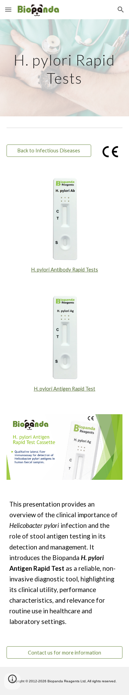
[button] (8, 9)
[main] (65, 68)
